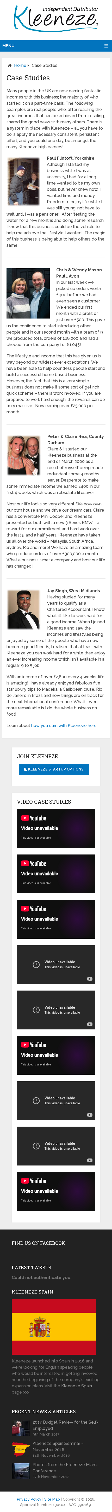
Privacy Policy (29, 1499)
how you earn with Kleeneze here (64, 725)
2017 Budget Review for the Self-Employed (65, 1425)
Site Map (52, 1499)
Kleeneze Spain (76, 1385)
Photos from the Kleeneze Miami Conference (65, 1467)
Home (20, 65)
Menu (8, 45)
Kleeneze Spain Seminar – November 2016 (58, 1446)
